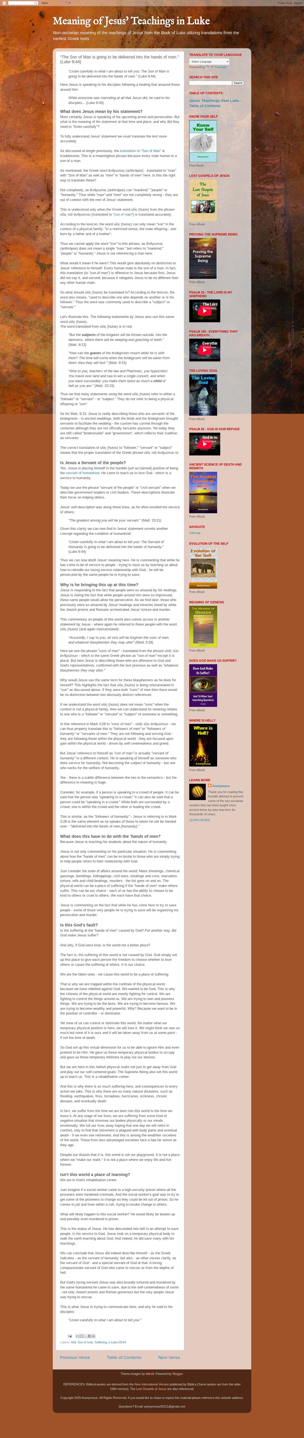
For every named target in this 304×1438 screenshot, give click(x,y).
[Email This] (78, 1336)
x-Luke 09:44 (117, 1342)
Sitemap (194, 533)
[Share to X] (86, 1336)
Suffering (101, 1342)
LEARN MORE (199, 820)
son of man (122, 214)
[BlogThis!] (82, 1336)
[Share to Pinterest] (93, 1336)
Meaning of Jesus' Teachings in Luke (131, 21)
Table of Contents (124, 1357)
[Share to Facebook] (89, 1336)
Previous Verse (75, 1357)
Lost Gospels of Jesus (151, 1389)
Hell (73, 1342)
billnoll (150, 1373)
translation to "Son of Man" (140, 151)
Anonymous (221, 786)
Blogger (177, 1373)
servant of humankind (82, 473)
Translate (220, 67)
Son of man (85, 1342)
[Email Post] (70, 1336)
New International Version (151, 1384)
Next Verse (169, 1357)
